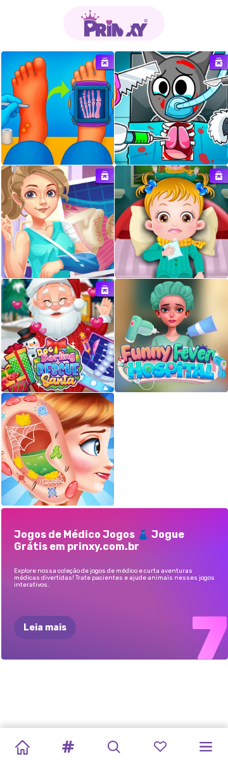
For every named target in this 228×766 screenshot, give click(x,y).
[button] (68, 747)
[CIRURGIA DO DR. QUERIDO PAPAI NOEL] (58, 335)
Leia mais (44, 627)
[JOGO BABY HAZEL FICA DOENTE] (171, 222)
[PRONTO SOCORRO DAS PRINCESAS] (58, 449)
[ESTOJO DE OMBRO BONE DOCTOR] (58, 222)
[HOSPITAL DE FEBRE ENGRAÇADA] (171, 335)
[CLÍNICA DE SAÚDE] (58, 108)
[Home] (22, 747)
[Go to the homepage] (114, 23)
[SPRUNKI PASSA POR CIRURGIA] (171, 108)
